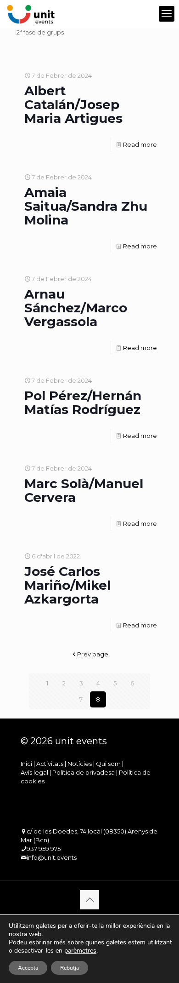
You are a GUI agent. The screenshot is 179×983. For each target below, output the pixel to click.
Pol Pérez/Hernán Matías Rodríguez (82, 402)
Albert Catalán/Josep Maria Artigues (73, 104)
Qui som (108, 763)
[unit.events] (31, 13)
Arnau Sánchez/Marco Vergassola (75, 307)
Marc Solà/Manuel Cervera (83, 490)
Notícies (79, 763)
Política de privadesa (83, 772)
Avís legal (34, 772)
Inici (26, 763)
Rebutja (69, 968)
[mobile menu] (166, 14)
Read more (140, 144)
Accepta (28, 968)
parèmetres (80, 951)
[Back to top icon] (89, 899)
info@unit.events (52, 857)
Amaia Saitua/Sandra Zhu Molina (85, 206)
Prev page (92, 654)
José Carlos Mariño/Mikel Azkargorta (67, 585)
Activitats (49, 763)
